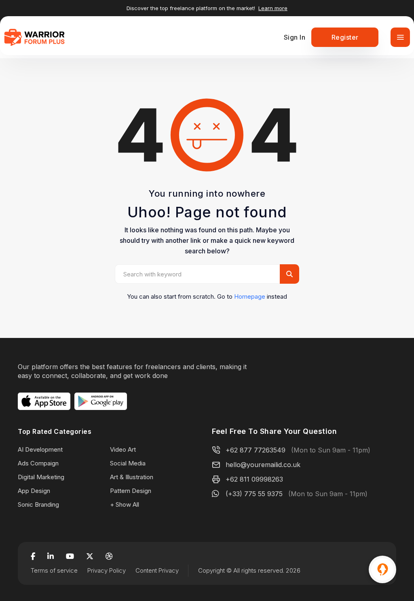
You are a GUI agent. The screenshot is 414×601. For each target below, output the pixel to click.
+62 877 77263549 (255, 450)
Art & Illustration (131, 477)
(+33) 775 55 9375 (254, 494)
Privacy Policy (106, 570)
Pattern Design (130, 491)
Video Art (123, 449)
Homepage (249, 296)
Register (345, 37)
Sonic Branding (38, 504)
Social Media (128, 463)
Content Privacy (157, 570)
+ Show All (124, 504)
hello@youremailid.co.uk (263, 465)
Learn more (272, 8)
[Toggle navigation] (400, 37)
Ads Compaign (38, 463)
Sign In (295, 37)
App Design (34, 491)
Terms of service (54, 570)
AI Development (40, 449)
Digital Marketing (41, 477)
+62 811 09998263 (254, 479)
